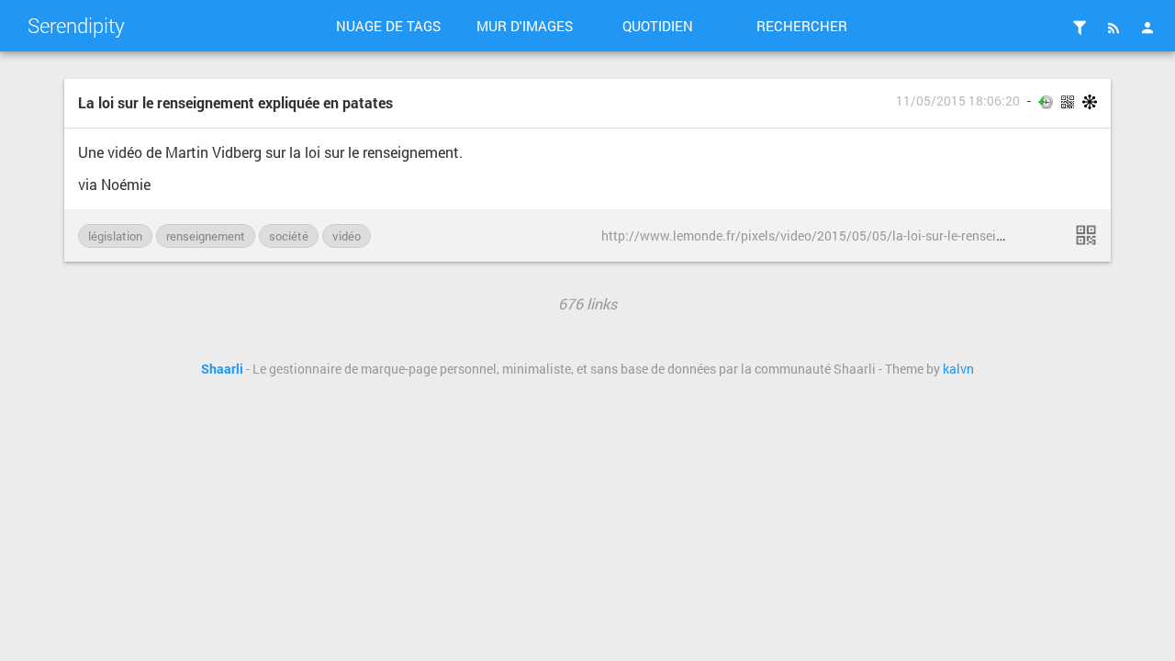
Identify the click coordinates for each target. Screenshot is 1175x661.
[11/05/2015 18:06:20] (1086, 235)
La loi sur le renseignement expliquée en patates (235, 102)
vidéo (346, 236)
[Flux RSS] (1113, 27)
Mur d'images (524, 26)
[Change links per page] (1079, 27)
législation (115, 236)
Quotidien (657, 26)
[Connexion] (1147, 27)
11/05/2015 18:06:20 (958, 101)
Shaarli (222, 369)
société (288, 236)
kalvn (958, 369)
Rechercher (801, 26)
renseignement (205, 236)
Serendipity (76, 25)
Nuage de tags (388, 26)
